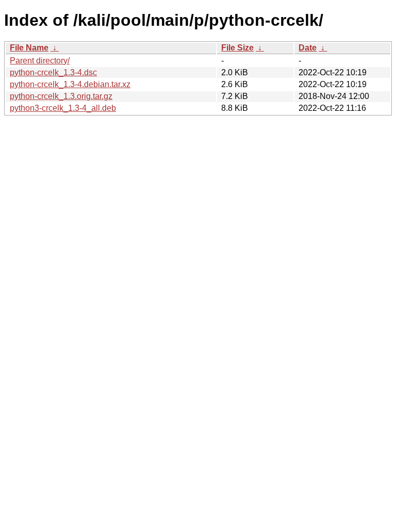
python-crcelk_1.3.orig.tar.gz (61, 96)
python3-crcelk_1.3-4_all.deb (63, 108)
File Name (29, 47)
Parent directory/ (40, 60)
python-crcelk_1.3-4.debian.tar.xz (70, 84)
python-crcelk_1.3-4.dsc (53, 72)
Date (308, 47)
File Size (237, 47)
